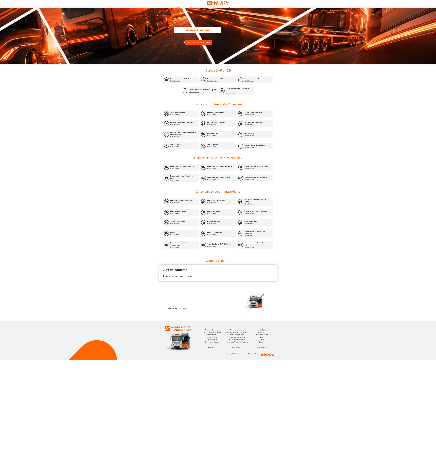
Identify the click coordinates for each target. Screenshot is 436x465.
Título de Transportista (178, 112)
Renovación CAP (239, 7)
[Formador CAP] (203, 134)
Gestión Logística (250, 221)
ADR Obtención (264, 7)
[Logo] (218, 3)
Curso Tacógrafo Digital (178, 211)
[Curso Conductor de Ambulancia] (203, 245)
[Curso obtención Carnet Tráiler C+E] (203, 167)
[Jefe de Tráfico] (166, 145)
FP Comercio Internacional (206, 7)
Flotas (172, 232)
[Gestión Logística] (240, 222)
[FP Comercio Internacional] (240, 123)
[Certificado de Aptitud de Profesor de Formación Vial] (166, 134)
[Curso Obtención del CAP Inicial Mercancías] (222, 90)
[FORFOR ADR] (240, 134)
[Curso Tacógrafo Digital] (166, 212)
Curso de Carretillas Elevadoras (181, 200)
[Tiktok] (264, 355)
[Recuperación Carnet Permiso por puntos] (166, 178)
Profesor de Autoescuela (219, 7)
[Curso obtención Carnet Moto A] (240, 178)
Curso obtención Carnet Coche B (218, 177)
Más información (175, 81)
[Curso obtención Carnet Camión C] (166, 167)
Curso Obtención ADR (215, 79)
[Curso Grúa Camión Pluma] (203, 201)
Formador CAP (212, 133)
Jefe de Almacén (213, 144)
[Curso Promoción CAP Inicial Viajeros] (185, 90)
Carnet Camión (255, 7)
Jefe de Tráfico (175, 144)
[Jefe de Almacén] (203, 145)
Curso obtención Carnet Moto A (255, 177)
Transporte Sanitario (177, 221)
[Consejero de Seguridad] (203, 113)
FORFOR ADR (249, 133)
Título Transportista (164, 7)
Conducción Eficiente (214, 232)
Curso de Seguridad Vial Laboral (256, 211)
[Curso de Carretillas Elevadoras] (166, 201)
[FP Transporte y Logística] (203, 123)
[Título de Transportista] (166, 113)
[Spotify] (273, 355)
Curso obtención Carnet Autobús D (256, 166)
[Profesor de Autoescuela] (240, 113)
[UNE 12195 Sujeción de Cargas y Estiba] (240, 201)
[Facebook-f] (262, 355)
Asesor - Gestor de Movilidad (254, 145)
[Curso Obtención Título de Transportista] (166, 245)
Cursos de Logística (214, 211)
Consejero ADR (230, 7)
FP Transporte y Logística (175, 7)
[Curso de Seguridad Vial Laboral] (240, 212)
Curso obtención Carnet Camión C (182, 166)
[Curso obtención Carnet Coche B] (203, 178)
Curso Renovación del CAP (179, 79)
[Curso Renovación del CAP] (166, 79)
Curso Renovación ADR (252, 79)
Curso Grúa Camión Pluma (216, 200)
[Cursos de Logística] (203, 212)
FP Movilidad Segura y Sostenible (190, 7)
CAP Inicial (247, 7)
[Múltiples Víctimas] (203, 222)
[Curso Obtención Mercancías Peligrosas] (240, 233)
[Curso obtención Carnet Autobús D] (240, 167)
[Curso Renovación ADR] (240, 79)
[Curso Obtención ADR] (203, 79)
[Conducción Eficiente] (203, 233)
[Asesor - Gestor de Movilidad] (240, 146)
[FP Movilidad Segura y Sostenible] (166, 123)
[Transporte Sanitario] (166, 222)
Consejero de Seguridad (215, 112)
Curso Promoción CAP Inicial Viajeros (202, 90)
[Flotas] (166, 233)
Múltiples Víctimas (213, 221)
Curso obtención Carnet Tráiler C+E (219, 166)
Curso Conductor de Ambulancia (218, 244)
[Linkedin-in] (270, 355)
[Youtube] (267, 355)
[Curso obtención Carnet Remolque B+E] (240, 245)
